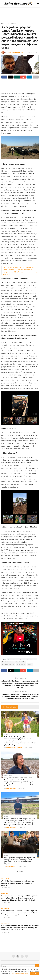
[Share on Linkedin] (29, 77)
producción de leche (8, 664)
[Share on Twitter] (11, 77)
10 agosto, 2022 (32, 52)
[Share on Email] (23, 77)
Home (3, 23)
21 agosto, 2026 (21, 827)
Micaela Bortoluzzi (8, 661)
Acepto (34, 973)
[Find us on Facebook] (13, 956)
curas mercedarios (30, 659)
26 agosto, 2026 (6, 887)
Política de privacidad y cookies (19, 973)
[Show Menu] (38, 3)
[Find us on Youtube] (22, 956)
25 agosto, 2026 (28, 747)
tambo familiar (21, 664)
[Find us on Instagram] (26, 956)
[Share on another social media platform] (36, 77)
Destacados (5, 893)
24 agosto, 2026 (21, 788)
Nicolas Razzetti (11, 866)
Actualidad (7, 734)
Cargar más (20, 871)
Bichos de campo (11, 788)
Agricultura (8, 775)
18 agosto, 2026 (22, 866)
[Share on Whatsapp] (17, 77)
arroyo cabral (12, 659)
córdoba (20, 659)
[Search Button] (37, 966)
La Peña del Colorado (11, 23)
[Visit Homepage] (18, 4)
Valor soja (5, 878)
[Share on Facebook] (4, 77)
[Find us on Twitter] (17, 956)
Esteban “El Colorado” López (16, 52)
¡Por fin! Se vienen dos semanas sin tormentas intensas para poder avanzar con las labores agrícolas (17, 883)
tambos (30, 664)
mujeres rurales (20, 661)
